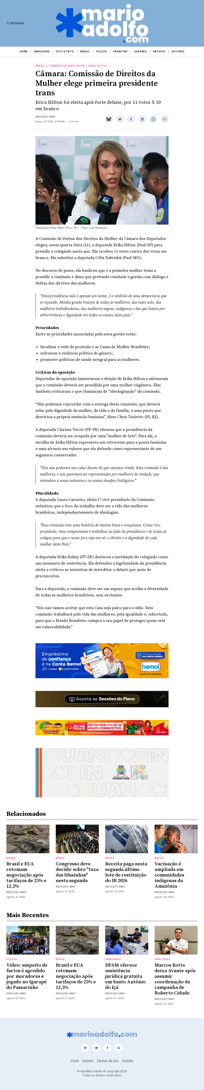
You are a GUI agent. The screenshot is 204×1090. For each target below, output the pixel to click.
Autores (178, 51)
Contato (127, 1060)
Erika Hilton (97, 65)
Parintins (120, 51)
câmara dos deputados (66, 65)
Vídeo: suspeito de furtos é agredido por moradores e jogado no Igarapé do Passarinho (26, 976)
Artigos (159, 51)
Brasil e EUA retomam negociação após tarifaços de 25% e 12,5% (26, 875)
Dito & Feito (65, 51)
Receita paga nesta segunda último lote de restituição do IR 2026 (126, 872)
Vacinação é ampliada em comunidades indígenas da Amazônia (169, 875)
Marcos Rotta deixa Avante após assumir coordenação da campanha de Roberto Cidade (175, 979)
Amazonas (42, 51)
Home (24, 51)
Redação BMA (45, 116)
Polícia (101, 51)
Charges (140, 51)
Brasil (85, 51)
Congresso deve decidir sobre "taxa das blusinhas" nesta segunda (77, 872)
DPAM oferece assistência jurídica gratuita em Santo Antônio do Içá (125, 976)
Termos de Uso (108, 1060)
